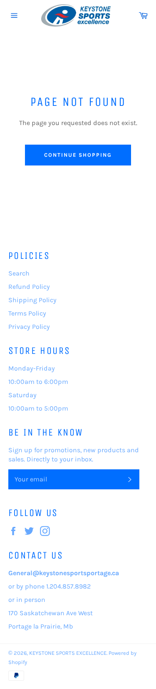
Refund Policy (29, 287)
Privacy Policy (29, 327)
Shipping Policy (32, 300)
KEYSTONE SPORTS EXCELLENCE (67, 653)
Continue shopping (78, 155)
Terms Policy (27, 313)
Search (19, 273)
